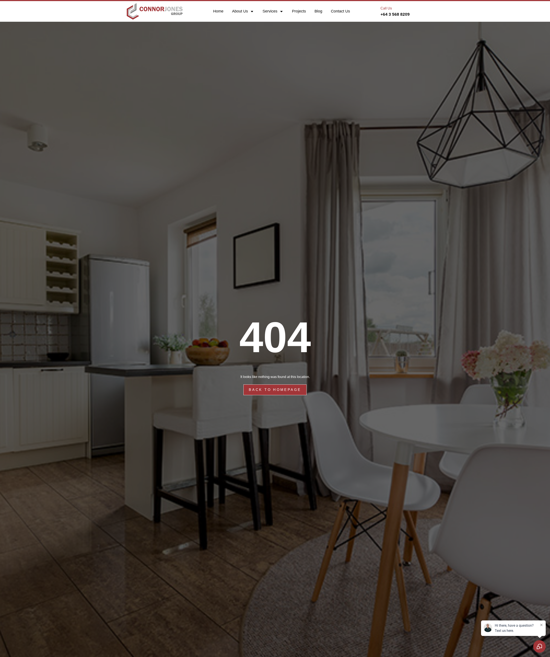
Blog (318, 11)
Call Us (386, 8)
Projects (299, 11)
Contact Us (340, 11)
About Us (240, 11)
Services (270, 11)
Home (218, 11)
